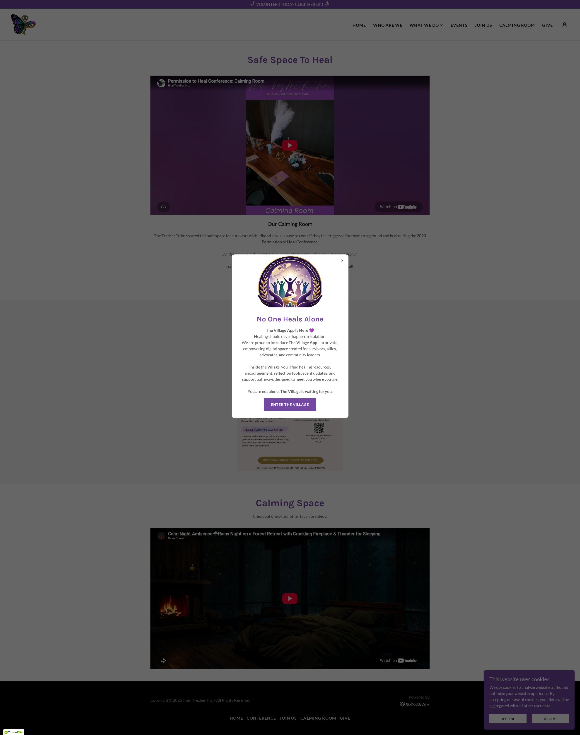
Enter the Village (290, 404)
